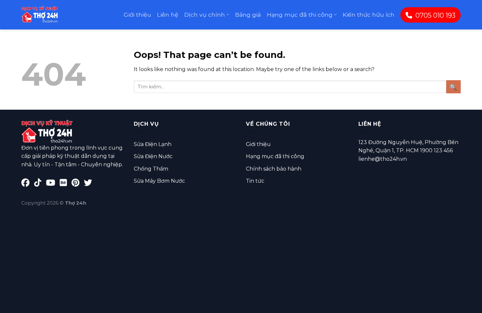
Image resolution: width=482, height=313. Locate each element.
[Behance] (65, 184)
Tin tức (255, 181)
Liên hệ (167, 14)
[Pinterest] (77, 184)
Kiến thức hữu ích (368, 14)
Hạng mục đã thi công (299, 14)
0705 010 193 (435, 15)
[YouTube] (53, 184)
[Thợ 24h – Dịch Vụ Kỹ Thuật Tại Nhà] (39, 14)
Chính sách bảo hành (273, 169)
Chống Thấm (151, 169)
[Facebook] (27, 184)
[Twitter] (89, 184)
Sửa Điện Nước (153, 156)
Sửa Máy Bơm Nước (159, 181)
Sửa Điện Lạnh (152, 144)
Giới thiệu (137, 14)
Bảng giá (248, 14)
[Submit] (453, 86)
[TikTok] (40, 184)
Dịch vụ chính (204, 14)
